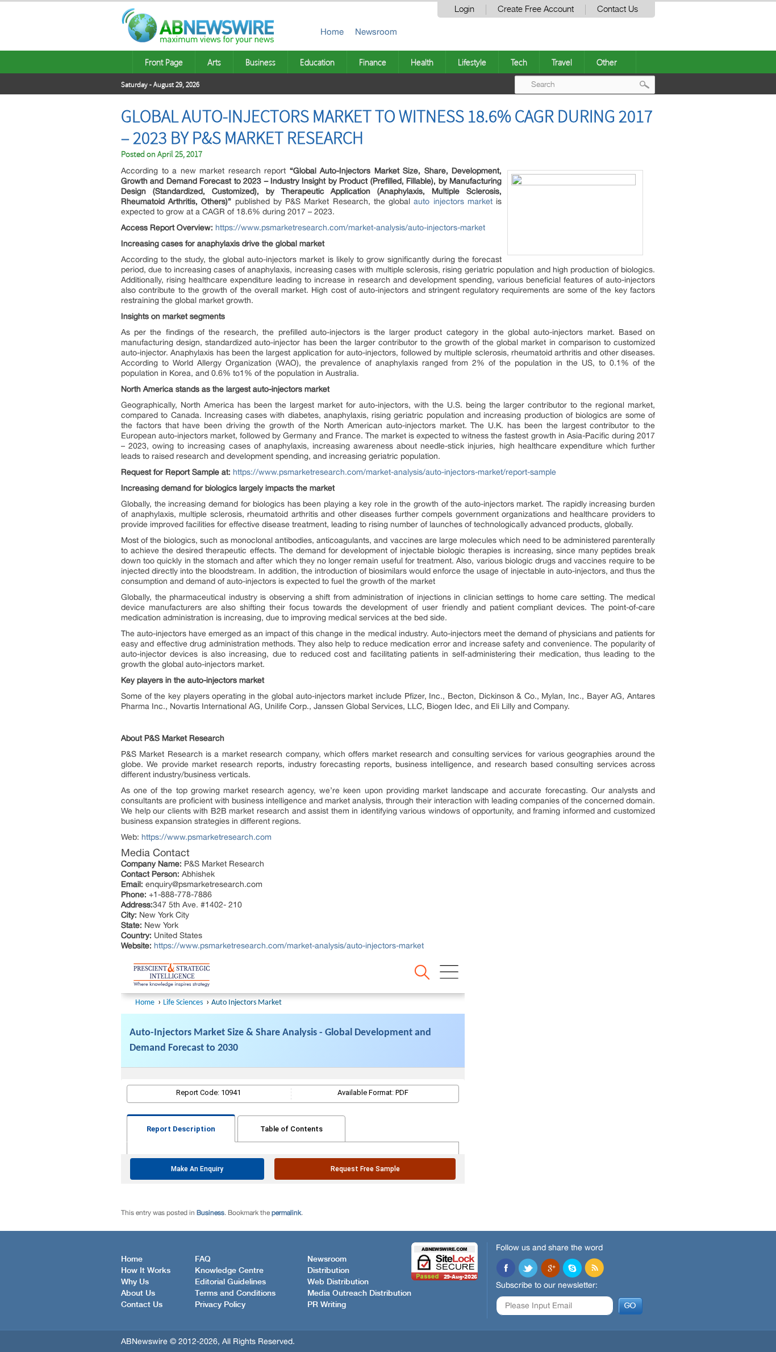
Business (260, 62)
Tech (519, 62)
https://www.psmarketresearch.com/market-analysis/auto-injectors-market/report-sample (394, 471)
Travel (562, 62)
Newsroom (376, 31)
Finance (372, 62)
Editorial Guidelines (230, 1282)
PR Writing (326, 1305)
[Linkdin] (550, 1269)
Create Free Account (536, 9)
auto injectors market (453, 201)
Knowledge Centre (229, 1271)
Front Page (164, 62)
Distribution (328, 1271)
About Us (138, 1293)
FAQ (203, 1259)
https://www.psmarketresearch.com (206, 836)
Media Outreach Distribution (359, 1293)
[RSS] (594, 1269)
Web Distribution (338, 1282)
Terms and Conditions (235, 1293)
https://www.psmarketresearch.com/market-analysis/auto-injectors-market (350, 227)
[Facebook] (505, 1269)
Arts (214, 62)
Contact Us (617, 9)
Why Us (135, 1282)
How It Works (145, 1271)
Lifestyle (472, 62)
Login (464, 9)
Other (606, 62)
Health (422, 62)
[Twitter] (527, 1269)
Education (317, 62)
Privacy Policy (220, 1305)
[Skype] (572, 1269)
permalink (286, 1213)
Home (332, 31)
